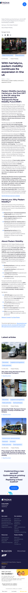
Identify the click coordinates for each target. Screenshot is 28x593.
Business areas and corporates (7, 524)
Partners (16, 541)
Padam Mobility (14, 58)
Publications (5, 537)
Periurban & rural (6, 520)
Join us (16, 542)
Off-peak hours (6, 519)
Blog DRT (4, 541)
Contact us (14, 488)
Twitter (18, 317)
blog (8, 79)
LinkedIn (8, 317)
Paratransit (17, 524)
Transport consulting (20, 532)
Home (3, 79)
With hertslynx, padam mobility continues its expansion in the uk (13, 81)
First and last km (6, 522)
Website (4, 317)
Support (16, 530)
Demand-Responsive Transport (17, 520)
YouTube (13, 317)
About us (16, 537)
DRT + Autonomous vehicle (19, 528)
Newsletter (5, 539)
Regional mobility (7, 527)
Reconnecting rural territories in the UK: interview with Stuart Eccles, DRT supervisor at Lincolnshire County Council (14, 325)
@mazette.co (4, 563)
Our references (18, 539)
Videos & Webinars (7, 542)
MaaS (15, 525)
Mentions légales (3, 567)
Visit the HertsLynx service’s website (11, 195)
